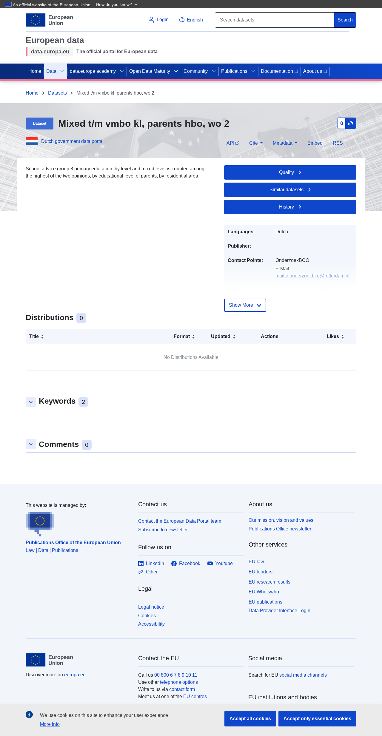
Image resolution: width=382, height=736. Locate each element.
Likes (333, 336)
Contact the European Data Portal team (179, 521)
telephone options (179, 682)
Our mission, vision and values (281, 520)
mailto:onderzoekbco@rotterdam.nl (312, 275)
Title (34, 336)
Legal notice (151, 607)
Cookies (147, 615)
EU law (256, 561)
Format (182, 336)
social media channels (303, 675)
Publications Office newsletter (280, 528)
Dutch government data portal (72, 141)
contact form (182, 689)
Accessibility (151, 624)
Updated (220, 336)
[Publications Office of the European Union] (78, 522)
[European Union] (78, 659)
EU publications (265, 601)
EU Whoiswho (264, 591)
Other (152, 571)
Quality (286, 172)
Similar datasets (286, 189)
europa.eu (75, 674)
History (286, 206)
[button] (117, 4)
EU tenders (260, 571)
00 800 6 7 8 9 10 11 (175, 675)
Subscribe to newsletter (163, 529)
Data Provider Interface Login (279, 610)
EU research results (269, 581)
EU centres (195, 696)
